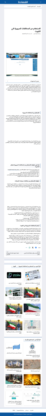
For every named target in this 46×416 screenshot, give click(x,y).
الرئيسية (39, 6)
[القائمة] (41, 2)
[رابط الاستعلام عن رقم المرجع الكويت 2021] (13, 327)
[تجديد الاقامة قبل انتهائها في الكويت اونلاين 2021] (13, 311)
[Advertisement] (23, 18)
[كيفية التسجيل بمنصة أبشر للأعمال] (13, 350)
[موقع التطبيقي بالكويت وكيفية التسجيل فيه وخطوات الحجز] (13, 294)
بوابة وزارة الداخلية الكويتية (13, 169)
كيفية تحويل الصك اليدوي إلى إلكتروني (12, 254)
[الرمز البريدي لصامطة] (32, 366)
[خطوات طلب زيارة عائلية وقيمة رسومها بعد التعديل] (32, 398)
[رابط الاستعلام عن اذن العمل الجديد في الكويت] (32, 311)
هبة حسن (35, 33)
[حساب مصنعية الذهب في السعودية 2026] (32, 382)
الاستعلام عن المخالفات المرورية (26, 266)
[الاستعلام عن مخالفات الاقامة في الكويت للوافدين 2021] (32, 294)
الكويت (14, 266)
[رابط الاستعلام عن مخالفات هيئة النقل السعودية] (32, 327)
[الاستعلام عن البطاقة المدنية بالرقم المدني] (32, 277)
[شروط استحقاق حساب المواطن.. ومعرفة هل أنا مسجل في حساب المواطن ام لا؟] (13, 398)
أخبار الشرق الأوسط (32, 6)
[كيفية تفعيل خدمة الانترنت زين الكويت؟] (13, 277)
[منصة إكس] (32, 247)
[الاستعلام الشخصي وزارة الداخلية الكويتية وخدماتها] (32, 350)
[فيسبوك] (35, 247)
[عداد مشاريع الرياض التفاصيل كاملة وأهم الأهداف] (13, 366)
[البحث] (5, 2)
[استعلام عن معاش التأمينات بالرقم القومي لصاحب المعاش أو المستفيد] (13, 382)
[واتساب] (29, 247)
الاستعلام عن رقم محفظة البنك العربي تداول (32, 254)
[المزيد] (26, 247)
